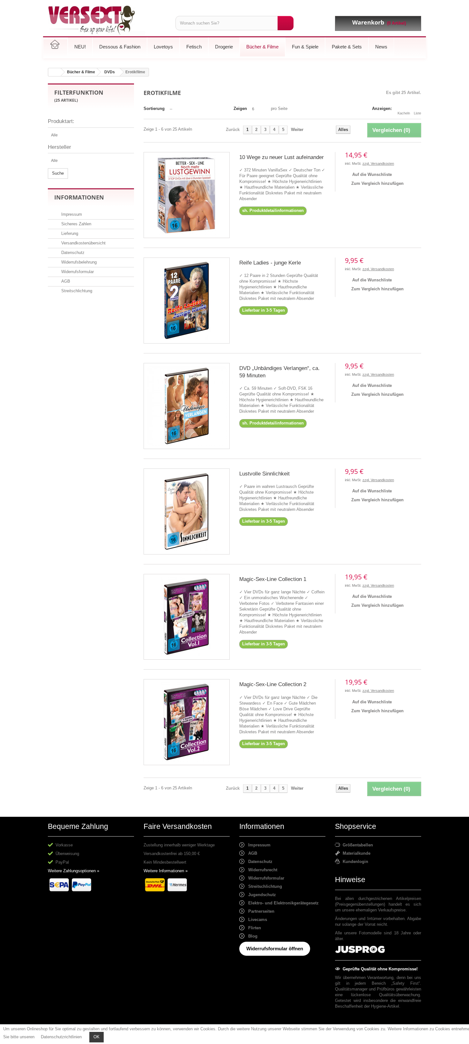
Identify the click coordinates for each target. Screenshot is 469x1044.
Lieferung (69, 233)
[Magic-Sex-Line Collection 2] (187, 722)
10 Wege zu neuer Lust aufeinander (281, 157)
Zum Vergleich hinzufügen (377, 183)
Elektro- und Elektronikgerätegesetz (281, 903)
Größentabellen (356, 845)
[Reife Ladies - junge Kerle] (187, 300)
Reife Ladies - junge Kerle (270, 263)
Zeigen (240, 108)
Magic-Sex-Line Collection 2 (272, 684)
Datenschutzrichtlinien (61, 1036)
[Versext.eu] (107, 20)
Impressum (71, 214)
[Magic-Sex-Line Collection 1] (187, 617)
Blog (250, 936)
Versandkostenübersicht (83, 243)
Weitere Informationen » (166, 870)
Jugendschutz (260, 894)
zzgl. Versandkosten (378, 163)
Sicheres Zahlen (75, 223)
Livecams (255, 919)
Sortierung (154, 108)
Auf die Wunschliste (371, 174)
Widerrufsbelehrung (78, 262)
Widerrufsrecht (260, 869)
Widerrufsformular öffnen (274, 948)
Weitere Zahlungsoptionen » (73, 870)
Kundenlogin (354, 861)
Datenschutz (72, 252)
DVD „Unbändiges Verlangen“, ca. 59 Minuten (279, 372)
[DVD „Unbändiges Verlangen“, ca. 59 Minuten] (187, 406)
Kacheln (404, 113)
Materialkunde (355, 853)
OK (96, 1036)
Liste (417, 113)
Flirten (252, 927)
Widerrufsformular (77, 271)
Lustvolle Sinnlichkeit (264, 474)
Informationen (79, 197)
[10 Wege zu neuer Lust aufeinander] (187, 195)
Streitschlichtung (76, 290)
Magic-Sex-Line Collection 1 (272, 579)
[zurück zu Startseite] (54, 72)
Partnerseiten (259, 911)
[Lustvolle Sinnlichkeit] (187, 511)
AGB (65, 281)
